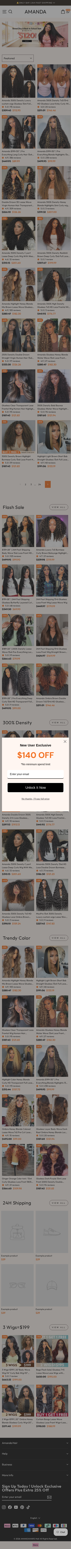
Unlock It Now (35, 787)
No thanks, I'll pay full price (36, 798)
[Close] (65, 741)
